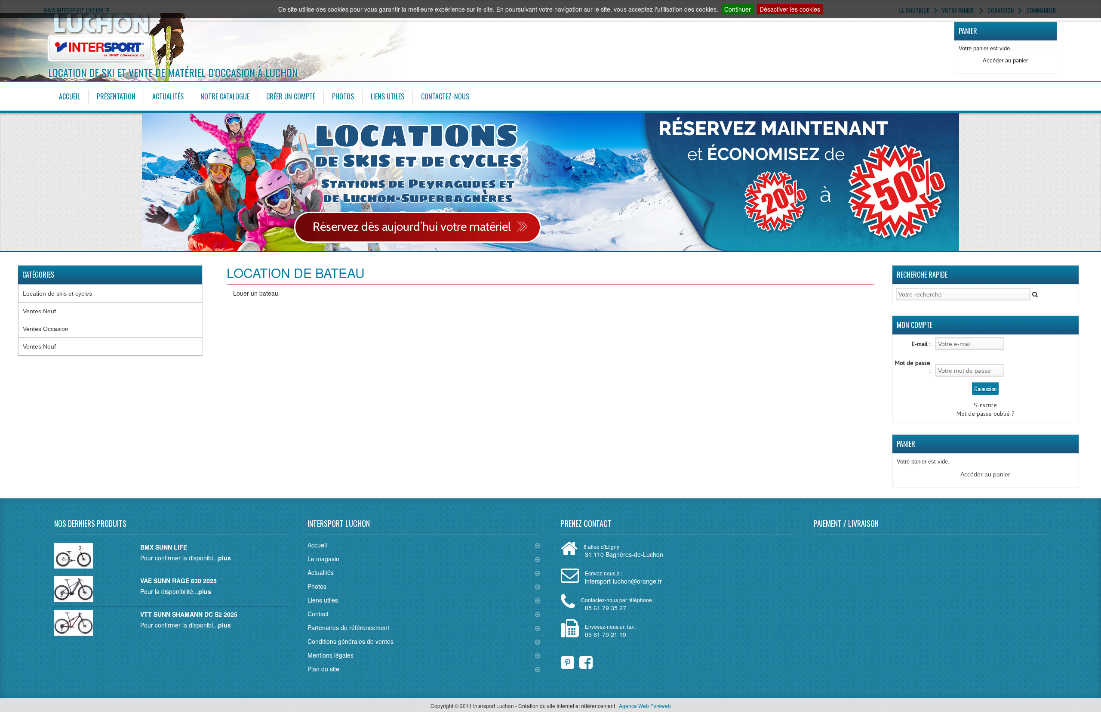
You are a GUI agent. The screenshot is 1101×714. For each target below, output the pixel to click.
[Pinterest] (567, 660)
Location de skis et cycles (57, 293)
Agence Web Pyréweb (645, 705)
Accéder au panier (1005, 60)
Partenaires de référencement (348, 627)
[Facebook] (580, 660)
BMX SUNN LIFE (163, 547)
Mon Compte (914, 325)
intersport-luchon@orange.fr (623, 581)
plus (224, 557)
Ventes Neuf (39, 311)
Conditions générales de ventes (351, 641)
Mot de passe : (912, 366)
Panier (968, 31)
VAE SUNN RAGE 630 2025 (178, 580)
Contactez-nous (445, 96)
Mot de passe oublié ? (985, 413)
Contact (318, 613)
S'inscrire (985, 405)
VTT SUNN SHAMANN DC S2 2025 (188, 614)
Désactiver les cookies (790, 9)
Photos (343, 96)
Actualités (168, 96)
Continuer (737, 9)
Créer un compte (290, 96)
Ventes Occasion (45, 328)
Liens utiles (387, 96)
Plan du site (323, 669)
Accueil (69, 96)
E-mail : (921, 344)
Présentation (116, 96)
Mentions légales (331, 655)
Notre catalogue (224, 96)
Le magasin (323, 558)
